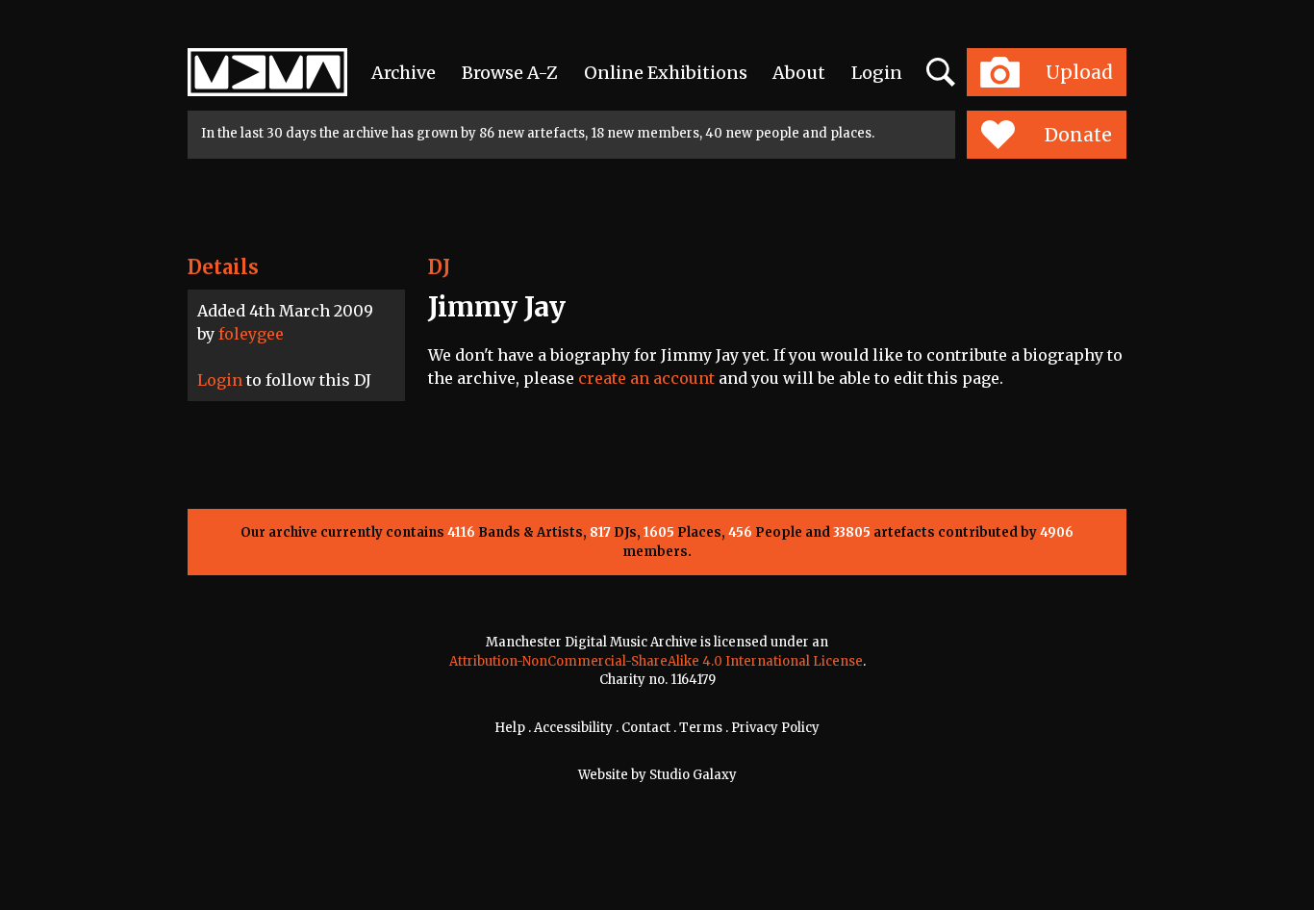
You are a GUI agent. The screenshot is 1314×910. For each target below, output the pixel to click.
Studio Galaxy (693, 775)
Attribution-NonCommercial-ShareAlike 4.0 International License (656, 661)
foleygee (251, 333)
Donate (1078, 134)
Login (876, 73)
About (798, 73)
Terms (700, 728)
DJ (439, 267)
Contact (645, 728)
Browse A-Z (510, 73)
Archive (403, 73)
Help (509, 728)
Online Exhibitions (665, 73)
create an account (646, 378)
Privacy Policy (775, 728)
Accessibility (573, 728)
